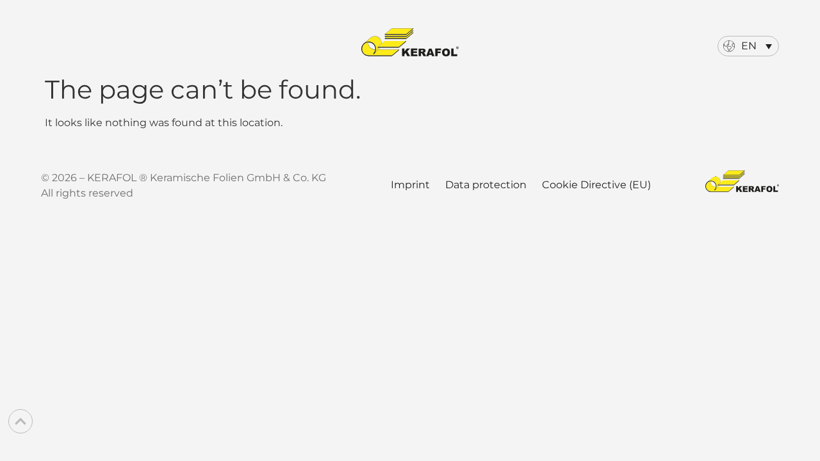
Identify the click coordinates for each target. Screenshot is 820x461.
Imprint (410, 185)
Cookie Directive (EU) (596, 185)
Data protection (486, 185)
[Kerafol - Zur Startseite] (410, 42)
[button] (748, 46)
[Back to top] (20, 421)
